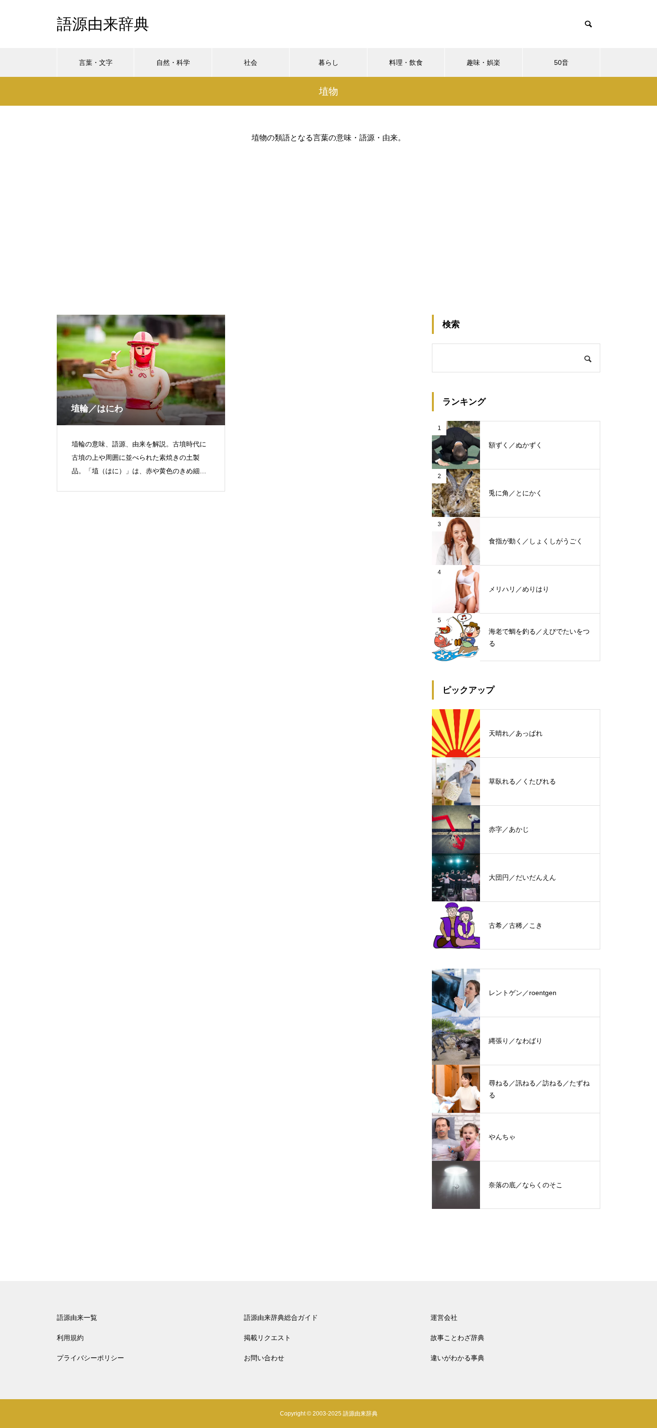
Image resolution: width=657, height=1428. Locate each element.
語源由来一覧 (77, 1317)
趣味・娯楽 (483, 62)
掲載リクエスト (267, 1338)
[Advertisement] (328, 221)
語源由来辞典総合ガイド (281, 1317)
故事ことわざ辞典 (457, 1338)
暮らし (328, 62)
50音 (561, 62)
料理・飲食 (406, 62)
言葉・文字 (96, 62)
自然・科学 (173, 62)
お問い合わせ (264, 1358)
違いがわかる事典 (457, 1358)
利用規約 (70, 1338)
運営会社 (443, 1317)
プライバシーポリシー (90, 1358)
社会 (250, 62)
